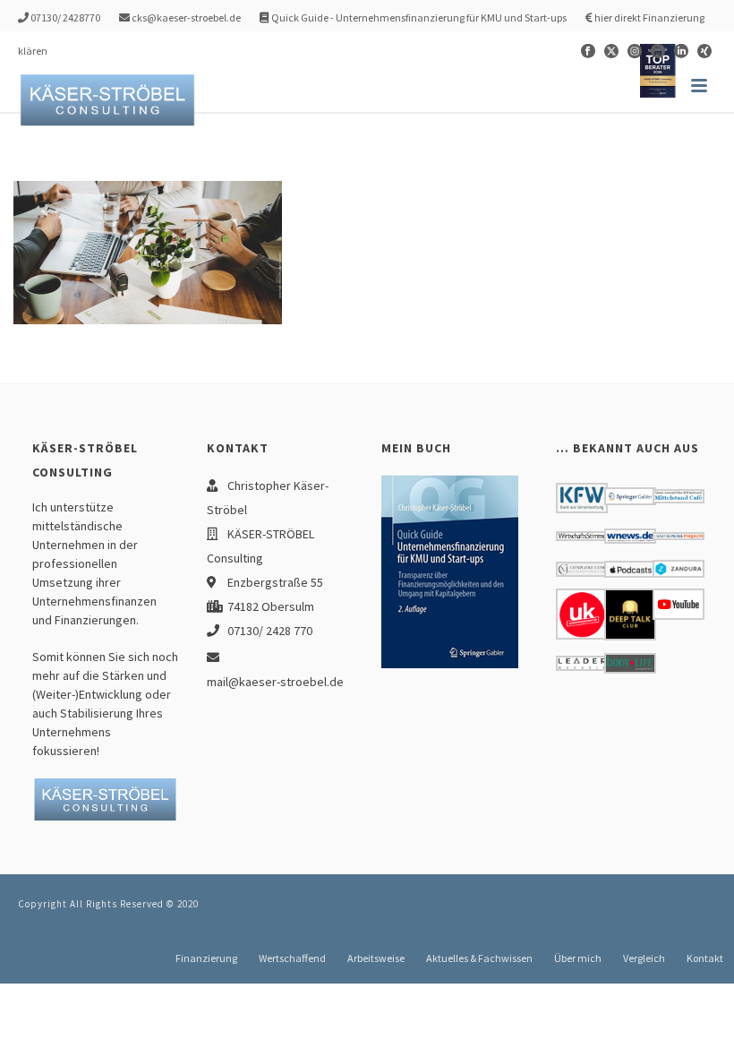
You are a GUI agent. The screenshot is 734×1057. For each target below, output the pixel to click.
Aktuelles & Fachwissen (479, 958)
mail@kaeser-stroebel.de (275, 682)
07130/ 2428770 (64, 17)
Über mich (578, 958)
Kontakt (705, 958)
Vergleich (644, 958)
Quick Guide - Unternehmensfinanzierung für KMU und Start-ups (418, 17)
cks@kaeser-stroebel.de (185, 17)
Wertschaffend (292, 958)
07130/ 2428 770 (269, 631)
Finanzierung (206, 958)
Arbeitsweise (376, 958)
